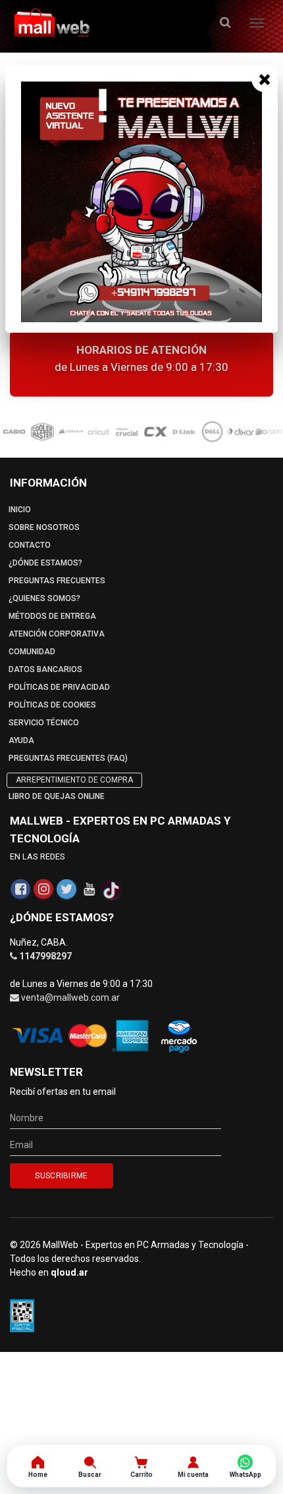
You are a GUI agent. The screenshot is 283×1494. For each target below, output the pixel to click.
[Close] (264, 79)
